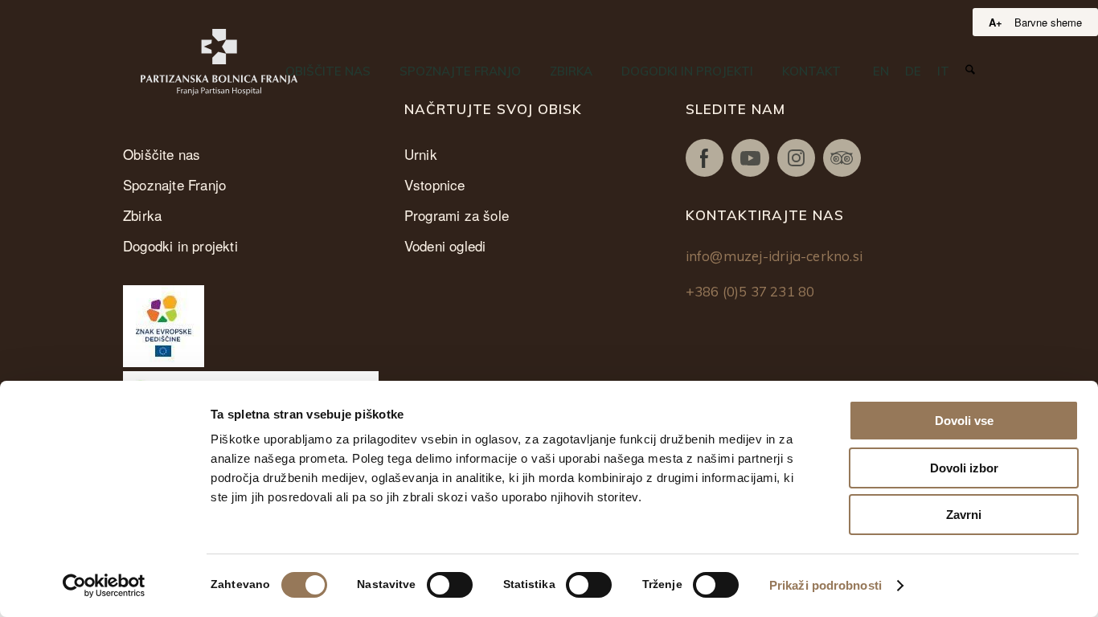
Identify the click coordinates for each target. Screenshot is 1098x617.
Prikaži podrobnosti (825, 585)
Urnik (420, 154)
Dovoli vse (964, 420)
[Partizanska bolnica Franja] (219, 62)
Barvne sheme (1048, 22)
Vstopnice (434, 184)
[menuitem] (328, 71)
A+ (995, 22)
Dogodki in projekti (180, 245)
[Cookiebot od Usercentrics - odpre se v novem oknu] (104, 586)
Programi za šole (456, 215)
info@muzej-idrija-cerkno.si (774, 255)
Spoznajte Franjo (174, 184)
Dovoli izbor (964, 468)
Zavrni (963, 514)
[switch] (450, 585)
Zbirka (142, 215)
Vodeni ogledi (445, 245)
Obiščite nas (161, 154)
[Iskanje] (970, 70)
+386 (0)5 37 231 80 (750, 291)
